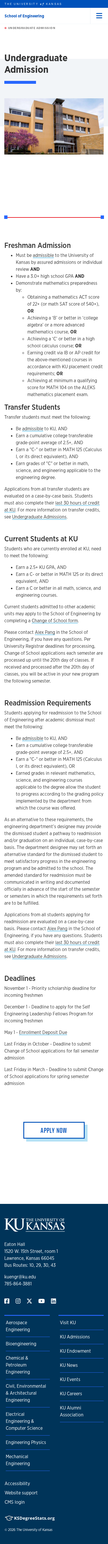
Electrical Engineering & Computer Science (24, 1421)
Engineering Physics (26, 1442)
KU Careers (71, 1394)
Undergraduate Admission (31, 28)
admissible (43, 255)
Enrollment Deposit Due (43, 1032)
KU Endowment (75, 1351)
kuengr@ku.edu (20, 1277)
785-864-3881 (18, 1284)
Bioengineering (21, 1344)
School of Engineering (24, 16)
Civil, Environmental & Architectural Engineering (26, 1393)
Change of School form (55, 621)
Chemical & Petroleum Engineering (18, 1365)
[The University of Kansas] (34, 1229)
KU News (69, 1365)
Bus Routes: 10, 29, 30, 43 (30, 1265)
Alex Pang (45, 632)
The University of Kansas (34, 1529)
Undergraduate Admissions (39, 517)
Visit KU (68, 1323)
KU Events (70, 1379)
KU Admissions (75, 1337)
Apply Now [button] (54, 1130)
